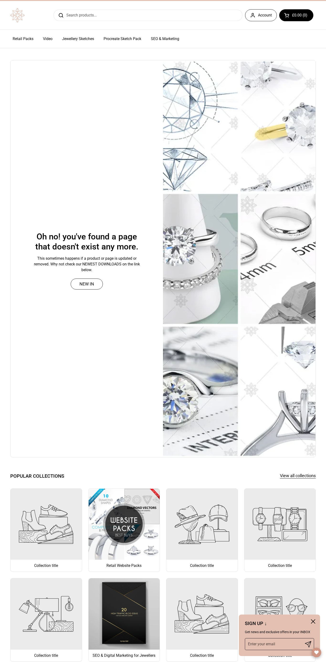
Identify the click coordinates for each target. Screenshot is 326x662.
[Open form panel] (316, 652)
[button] (296, 15)
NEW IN (86, 283)
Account (265, 15)
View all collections (298, 475)
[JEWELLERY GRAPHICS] (17, 15)
